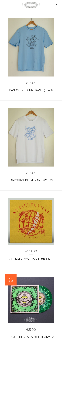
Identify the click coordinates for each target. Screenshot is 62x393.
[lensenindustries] (31, 5)
